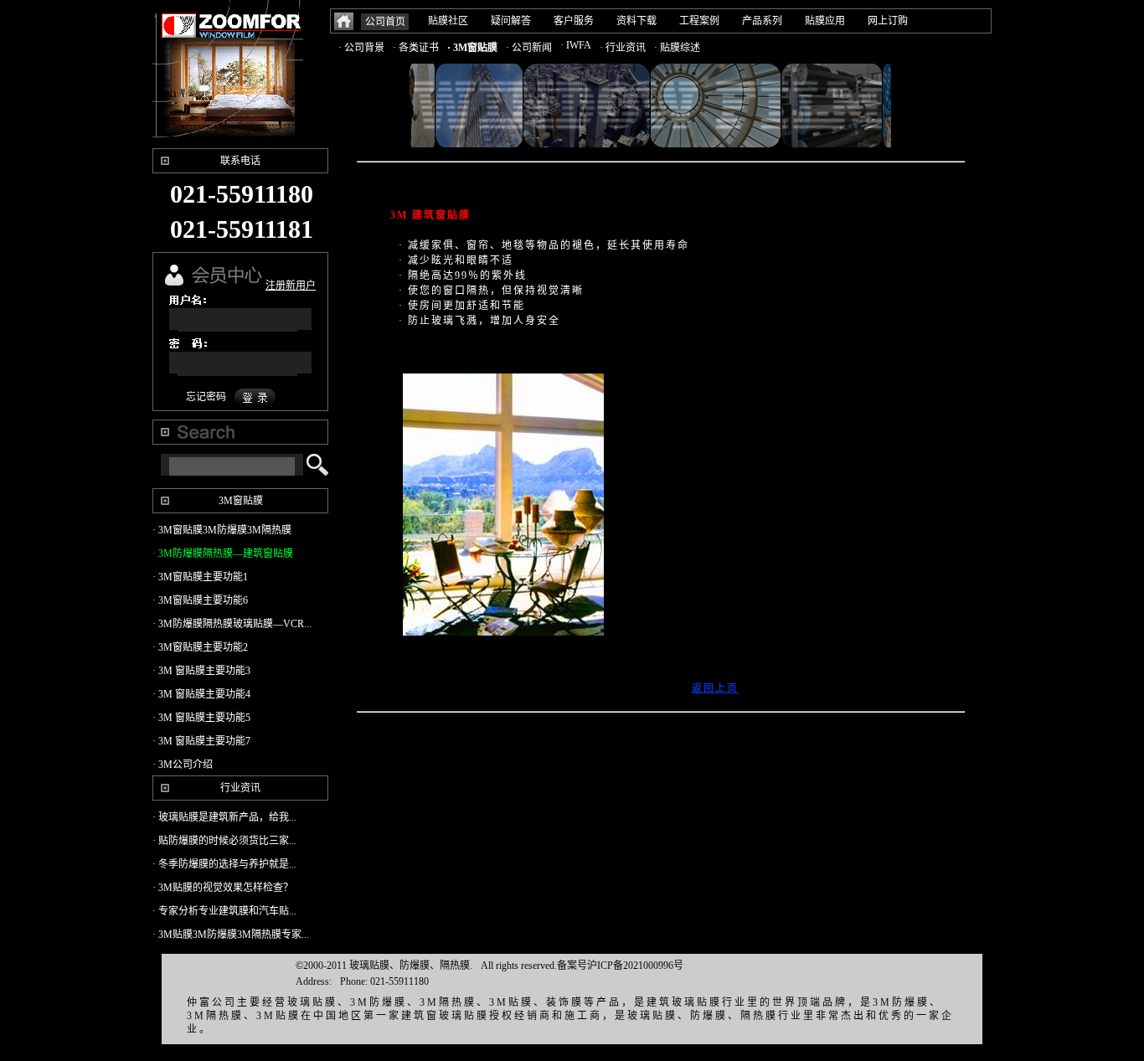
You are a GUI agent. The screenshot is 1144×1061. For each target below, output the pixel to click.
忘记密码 (206, 397)
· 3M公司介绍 (182, 764)
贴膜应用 (825, 21)
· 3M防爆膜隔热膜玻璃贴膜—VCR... (232, 624)
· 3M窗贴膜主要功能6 (200, 600)
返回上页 (715, 688)
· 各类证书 (416, 48)
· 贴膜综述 (677, 48)
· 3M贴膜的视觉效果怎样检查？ (222, 888)
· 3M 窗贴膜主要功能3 (201, 671)
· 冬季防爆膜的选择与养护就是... (224, 864)
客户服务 (574, 21)
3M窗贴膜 (241, 501)
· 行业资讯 (623, 48)
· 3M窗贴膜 (472, 48)
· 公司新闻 (529, 48)
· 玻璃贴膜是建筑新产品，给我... (224, 817)
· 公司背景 (361, 48)
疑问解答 (511, 21)
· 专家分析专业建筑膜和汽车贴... (224, 911)
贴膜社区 (448, 21)
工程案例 (699, 21)
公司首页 (385, 22)
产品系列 (762, 21)
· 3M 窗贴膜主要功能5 (201, 718)
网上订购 (888, 21)
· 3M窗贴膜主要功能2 (200, 647)
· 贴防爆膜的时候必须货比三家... (224, 841)
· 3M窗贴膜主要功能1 (200, 577)
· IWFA (575, 45)
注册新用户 (290, 285)
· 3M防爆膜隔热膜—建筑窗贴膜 (222, 553)
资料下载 (636, 21)
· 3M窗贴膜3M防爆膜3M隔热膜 (221, 530)
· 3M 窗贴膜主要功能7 (201, 741)
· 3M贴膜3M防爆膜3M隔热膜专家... (230, 934)
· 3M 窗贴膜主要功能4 (201, 694)
